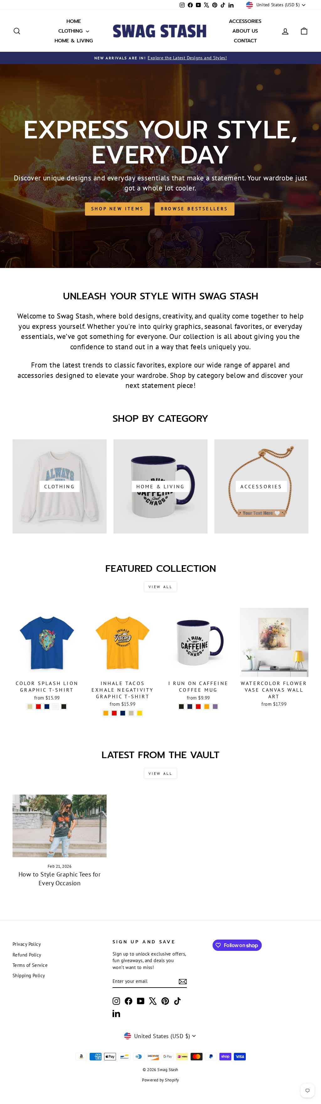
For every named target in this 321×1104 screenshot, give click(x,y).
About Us (245, 31)
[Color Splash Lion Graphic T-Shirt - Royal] (47, 707)
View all (161, 586)
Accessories (245, 21)
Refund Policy (27, 954)
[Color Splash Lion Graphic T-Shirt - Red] (38, 707)
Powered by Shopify (160, 1079)
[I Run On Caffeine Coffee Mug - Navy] (190, 707)
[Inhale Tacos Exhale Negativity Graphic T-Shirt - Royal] (123, 713)
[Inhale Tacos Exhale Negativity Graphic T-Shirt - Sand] (131, 713)
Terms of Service (30, 965)
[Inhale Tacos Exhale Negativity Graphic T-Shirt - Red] (114, 713)
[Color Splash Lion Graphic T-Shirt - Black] (64, 707)
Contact (245, 41)
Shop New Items (117, 209)
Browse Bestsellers (194, 209)
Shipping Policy (29, 975)
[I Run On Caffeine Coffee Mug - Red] (198, 707)
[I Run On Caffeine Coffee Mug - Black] (181, 707)
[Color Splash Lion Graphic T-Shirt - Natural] (30, 707)
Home (73, 21)
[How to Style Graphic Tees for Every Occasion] (60, 826)
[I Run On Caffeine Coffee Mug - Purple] (215, 707)
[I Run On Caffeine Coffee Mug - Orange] (207, 707)
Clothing (71, 31)
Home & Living (74, 41)
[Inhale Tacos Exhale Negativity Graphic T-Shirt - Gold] (140, 713)
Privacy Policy (27, 944)
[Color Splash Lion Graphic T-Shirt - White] (55, 707)
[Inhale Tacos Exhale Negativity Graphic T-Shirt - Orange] (106, 713)
